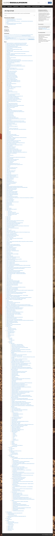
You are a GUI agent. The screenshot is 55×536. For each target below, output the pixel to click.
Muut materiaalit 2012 (9, 198)
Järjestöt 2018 (10, 211)
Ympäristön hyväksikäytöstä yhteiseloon (12, 322)
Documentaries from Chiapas (16, 348)
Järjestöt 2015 (8, 132)
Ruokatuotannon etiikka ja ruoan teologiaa (12, 253)
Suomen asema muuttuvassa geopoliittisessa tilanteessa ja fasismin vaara (16, 261)
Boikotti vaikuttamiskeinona (10, 62)
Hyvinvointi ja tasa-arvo (9, 113)
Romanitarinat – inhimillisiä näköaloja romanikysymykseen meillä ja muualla (22, 399)
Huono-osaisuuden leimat (10, 112)
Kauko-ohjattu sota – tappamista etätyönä (12, 141)
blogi (10, 34)
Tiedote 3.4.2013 (8, 276)
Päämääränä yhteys (9, 242)
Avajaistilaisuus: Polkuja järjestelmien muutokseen (13, 59)
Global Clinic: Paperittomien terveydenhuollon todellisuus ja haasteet (16, 44)
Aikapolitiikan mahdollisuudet (10, 54)
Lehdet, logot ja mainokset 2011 (11, 170)
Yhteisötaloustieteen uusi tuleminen (11, 318)
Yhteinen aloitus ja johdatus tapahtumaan (17, 426)
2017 (4, 34)
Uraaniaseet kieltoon (15, 419)
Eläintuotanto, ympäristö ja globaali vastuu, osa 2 (13, 81)
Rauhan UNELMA (15, 509)
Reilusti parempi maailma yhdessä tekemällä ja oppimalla (20, 398)
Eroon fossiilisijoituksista (10, 88)
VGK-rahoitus (26, 39)
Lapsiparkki (8, 169)
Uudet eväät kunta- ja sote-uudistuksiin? (12, 288)
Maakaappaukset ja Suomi (10, 181)
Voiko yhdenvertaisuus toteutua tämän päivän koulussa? (14, 308)
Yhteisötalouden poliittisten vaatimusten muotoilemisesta (14, 317)
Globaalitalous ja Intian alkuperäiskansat (12, 106)
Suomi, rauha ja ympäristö (10, 266)
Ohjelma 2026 (9, 6)
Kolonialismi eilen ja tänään (17, 503)
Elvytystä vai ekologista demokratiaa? (11, 79)
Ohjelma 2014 (12, 343)
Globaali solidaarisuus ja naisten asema (11, 104)
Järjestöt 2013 (8, 131)
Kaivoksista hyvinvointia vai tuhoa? (11, 134)
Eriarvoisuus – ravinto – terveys (10, 87)
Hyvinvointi (14, 434)
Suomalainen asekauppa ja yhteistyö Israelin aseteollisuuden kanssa (21, 402)
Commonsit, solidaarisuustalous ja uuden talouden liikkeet (20, 347)
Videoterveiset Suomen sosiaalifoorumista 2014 (13, 302)
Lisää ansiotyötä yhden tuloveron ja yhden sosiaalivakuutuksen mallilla (23, 481)
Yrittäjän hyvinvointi (9, 323)
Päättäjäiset (8, 243)
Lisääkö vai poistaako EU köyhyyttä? (17, 379)
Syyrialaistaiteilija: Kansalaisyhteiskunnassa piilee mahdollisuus (15, 268)
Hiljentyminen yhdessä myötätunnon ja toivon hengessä (14, 110)
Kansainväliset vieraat (9, 136)
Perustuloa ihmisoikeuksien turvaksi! (11, 234)
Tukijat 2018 (9, 215)
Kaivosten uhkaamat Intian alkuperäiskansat (12, 135)
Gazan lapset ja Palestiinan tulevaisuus (11, 103)
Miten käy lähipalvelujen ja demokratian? (12, 194)
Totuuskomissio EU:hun (9, 279)
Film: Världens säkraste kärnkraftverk (11, 100)
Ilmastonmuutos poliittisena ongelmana (12, 126)
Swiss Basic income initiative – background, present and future (20, 403)
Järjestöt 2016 (8, 133)
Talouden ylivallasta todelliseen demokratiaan (18, 478)
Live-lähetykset (14, 380)
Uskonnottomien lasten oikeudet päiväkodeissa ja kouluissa (20, 421)
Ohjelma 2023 (8, 218)
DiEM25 (15, 34)
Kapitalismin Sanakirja (15, 374)
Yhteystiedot (28, 6)
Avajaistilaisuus (8, 58)
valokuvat (18, 39)
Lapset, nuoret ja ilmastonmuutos (11, 168)
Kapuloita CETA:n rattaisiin (17, 480)
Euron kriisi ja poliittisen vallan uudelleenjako (12, 98)
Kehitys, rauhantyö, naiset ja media (11, 143)
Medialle (7, 185)
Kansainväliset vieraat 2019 (12, 328)
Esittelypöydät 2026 (9, 90)
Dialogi (14, 433)
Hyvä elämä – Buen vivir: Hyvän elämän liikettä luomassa (20, 364)
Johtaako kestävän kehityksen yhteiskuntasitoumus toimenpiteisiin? (21, 367)
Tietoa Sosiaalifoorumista (36, 6)
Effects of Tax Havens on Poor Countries (12, 77)
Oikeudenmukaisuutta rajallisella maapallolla (18, 466)
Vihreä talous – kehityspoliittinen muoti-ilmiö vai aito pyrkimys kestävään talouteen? (18, 304)
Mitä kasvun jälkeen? (9, 195)
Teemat (13, 411)
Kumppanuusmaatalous (15, 377)
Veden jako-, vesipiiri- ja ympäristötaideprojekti (13, 296)
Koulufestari (8, 156)
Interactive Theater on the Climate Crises (12, 128)
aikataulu (6, 34)
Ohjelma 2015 (12, 448)
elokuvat (19, 34)
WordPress (46, 534)
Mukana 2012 (10, 519)
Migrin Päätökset (15, 506)
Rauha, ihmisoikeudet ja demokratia (11, 247)
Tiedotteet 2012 (8, 277)
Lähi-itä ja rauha (8, 172)
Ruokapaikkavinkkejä (9, 252)
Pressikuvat (8, 240)
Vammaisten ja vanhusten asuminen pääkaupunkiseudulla (14, 293)
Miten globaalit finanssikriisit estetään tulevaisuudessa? (20, 384)
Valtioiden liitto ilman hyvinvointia (11, 291)
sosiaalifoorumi (9, 38)
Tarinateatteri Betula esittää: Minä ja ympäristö (13, 271)
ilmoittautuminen (28, 34)
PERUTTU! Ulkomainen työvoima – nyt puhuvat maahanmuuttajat (21, 395)
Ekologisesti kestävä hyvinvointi (11, 78)
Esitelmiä (7, 89)
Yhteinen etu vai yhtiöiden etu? (16, 427)
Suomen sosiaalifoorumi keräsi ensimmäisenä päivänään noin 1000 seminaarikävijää (18, 265)
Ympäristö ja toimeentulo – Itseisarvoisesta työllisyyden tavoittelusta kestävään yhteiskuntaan (19, 320)
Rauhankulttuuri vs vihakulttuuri (11, 248)
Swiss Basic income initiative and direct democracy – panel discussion (21, 404)
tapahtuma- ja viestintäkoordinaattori (27, 38)
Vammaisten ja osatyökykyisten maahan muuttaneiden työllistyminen (16, 292)
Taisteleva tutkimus (14, 407)
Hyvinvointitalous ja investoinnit (11, 116)
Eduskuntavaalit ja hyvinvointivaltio (11, 75)
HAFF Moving (8, 108)
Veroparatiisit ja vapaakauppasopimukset (19, 490)
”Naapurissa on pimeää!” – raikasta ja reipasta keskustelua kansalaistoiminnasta (17, 51)
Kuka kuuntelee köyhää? (9, 158)
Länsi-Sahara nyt (8, 173)
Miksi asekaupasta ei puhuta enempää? (11, 191)
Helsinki (25, 34)
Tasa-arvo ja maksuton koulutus (16, 408)
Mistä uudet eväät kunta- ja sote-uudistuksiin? (18, 383)
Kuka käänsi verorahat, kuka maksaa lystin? (12, 159)
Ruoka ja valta (8, 251)
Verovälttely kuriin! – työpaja (16, 423)
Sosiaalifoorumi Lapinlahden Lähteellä (18, 510)
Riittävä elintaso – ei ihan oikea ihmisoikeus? (12, 250)
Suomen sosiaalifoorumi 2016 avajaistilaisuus (12, 264)
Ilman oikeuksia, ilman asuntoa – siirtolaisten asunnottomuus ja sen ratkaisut (17, 45)
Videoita (7, 300)
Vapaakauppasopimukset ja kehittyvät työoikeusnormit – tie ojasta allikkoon (17, 295)
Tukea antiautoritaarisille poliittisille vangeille (13, 280)
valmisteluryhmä (15, 39)
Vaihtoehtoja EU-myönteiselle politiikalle (12, 289)
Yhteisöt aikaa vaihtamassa (10, 316)
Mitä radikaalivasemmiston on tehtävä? (12, 196)
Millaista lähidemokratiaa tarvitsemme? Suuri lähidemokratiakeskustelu (22, 382)
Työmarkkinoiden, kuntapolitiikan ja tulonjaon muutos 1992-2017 (22, 498)
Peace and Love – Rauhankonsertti (16, 394)
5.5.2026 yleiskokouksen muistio (11, 24)
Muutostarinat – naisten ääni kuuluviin (17, 344)
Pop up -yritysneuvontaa (9, 237)
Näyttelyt (13, 441)
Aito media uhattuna (16, 460)
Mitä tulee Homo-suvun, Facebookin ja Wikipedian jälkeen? (21, 461)
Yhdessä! (13, 500)
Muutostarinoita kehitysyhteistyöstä (13, 522)
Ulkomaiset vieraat (14, 444)
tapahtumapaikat (32, 38)
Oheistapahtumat (8, 208)
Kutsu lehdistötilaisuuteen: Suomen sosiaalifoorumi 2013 (14, 164)
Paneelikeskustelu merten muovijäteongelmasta (18, 393)
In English (43, 6)
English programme (9, 85)
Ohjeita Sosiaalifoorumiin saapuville (11, 209)
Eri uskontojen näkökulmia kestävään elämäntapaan (13, 86)
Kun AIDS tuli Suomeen (9, 162)
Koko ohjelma (8, 154)
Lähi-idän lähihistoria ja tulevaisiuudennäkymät (19, 504)
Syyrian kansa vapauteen (9, 269)
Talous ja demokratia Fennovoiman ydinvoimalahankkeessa (14, 270)
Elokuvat (13, 442)
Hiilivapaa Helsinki (9, 109)
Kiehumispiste (15, 502)
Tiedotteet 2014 (8, 278)
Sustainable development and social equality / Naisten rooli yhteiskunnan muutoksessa (18, 267)
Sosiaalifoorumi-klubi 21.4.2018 (12, 214)
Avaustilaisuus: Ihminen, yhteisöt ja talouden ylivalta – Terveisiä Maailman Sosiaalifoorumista (19, 60)
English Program (8, 84)
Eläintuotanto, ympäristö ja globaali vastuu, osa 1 (13, 80)
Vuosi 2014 (10, 342)
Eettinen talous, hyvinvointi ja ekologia (11, 76)
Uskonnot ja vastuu (14, 420)
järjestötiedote (6, 35)
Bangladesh (8, 34)
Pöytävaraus (9, 517)
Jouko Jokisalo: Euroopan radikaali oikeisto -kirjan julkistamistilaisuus (16, 129)
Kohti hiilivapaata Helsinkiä (15, 375)
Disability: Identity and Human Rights (11, 71)
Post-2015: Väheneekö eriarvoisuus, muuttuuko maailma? (14, 238)
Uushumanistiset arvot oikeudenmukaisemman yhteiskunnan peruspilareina (23, 499)
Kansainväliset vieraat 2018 (12, 212)
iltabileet (32, 34)
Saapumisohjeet (22, 6)
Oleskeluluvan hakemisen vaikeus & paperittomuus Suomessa (15, 220)
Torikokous (13, 443)
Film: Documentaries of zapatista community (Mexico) (14, 99)
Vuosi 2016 (10, 449)
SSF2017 (14, 38)
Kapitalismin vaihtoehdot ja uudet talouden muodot (13, 140)
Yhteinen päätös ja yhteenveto (16, 428)
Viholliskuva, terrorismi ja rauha (10, 303)
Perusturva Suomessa (9, 48)
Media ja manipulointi (15, 457)
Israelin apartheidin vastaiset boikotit (17, 366)
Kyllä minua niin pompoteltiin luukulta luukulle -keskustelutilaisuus (21, 378)
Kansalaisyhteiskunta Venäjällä (10, 138)
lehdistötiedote (24, 35)
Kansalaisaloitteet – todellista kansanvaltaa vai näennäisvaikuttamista (16, 137)
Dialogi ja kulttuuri (15, 412)
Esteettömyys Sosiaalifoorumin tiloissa (15, 450)
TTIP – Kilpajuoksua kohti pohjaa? (16, 418)
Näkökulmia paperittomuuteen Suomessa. (19, 508)
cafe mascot (12, 34)
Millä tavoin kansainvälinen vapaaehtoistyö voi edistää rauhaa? (22, 507)
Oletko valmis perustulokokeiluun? (11, 221)
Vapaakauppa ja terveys (9, 50)
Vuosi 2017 (10, 455)
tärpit (13, 39)
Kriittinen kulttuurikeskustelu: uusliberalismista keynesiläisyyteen (15, 157)
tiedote (7, 39)
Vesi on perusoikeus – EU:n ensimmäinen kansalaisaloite (14, 299)
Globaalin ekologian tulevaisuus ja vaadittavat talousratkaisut (15, 105)
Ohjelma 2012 (12, 340)
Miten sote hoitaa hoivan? (16, 496)
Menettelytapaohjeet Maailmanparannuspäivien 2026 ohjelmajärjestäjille (16, 187)
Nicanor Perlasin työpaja (9, 200)
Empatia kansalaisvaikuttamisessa (11, 83)
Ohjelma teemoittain (15, 431)
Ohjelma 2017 (12, 456)
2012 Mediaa (8, 52)
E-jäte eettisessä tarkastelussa (10, 74)
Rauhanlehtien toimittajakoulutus (11, 249)
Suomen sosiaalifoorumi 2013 (10, 262)
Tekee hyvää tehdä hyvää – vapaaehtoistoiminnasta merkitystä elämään (16, 43)
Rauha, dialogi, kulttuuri (9, 246)
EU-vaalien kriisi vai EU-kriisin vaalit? (17, 355)
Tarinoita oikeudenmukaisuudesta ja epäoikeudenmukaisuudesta (15, 272)
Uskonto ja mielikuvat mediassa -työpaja (18, 462)
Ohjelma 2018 (8, 210)
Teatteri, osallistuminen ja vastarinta (17, 410)
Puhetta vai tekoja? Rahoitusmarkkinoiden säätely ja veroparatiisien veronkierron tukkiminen (19, 241)
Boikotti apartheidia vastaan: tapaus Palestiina (13, 61)
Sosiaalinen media (10, 523)
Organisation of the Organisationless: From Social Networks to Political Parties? (17, 225)
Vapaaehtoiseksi (15, 6)
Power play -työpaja (9, 239)
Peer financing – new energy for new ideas (17, 345)
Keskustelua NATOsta (9, 145)
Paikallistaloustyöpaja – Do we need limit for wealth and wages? (21, 392)
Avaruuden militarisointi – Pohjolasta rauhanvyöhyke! (20, 501)
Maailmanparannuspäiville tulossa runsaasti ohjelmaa (14, 23)
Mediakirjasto (8, 184)
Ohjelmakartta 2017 (15, 465)
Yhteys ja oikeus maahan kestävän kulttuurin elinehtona (14, 319)
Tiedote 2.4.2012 (8, 275)
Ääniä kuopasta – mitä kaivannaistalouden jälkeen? (13, 324)
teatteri (5, 39)
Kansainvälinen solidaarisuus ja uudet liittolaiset (18, 372)
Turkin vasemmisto (10, 39)
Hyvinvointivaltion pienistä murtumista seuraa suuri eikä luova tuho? (16, 118)
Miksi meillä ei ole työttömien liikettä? (11, 192)
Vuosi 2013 (10, 341)
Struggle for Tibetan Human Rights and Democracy (19, 401)
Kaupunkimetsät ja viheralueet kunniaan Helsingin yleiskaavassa (15, 142)
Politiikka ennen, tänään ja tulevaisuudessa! (12, 235)
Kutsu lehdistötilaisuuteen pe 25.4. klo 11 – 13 (13, 163)
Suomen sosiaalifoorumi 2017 (19, 38)
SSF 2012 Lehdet (11, 524)
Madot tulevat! (14, 381)
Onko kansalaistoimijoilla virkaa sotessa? (12, 224)
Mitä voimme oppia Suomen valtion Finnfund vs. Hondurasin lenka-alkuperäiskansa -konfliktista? (20, 197)
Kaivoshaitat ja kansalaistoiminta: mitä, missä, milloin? (19, 371)
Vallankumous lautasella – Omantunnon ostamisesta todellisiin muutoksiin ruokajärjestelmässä (19, 290)
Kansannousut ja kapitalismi (10, 139)
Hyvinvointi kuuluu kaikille (10, 115)
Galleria (7, 102)
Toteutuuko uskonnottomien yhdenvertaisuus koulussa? (21, 497)
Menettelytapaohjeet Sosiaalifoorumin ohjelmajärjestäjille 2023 (17, 516)
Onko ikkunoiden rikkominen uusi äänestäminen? (13, 223)
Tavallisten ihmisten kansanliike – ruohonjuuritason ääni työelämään (16, 273)
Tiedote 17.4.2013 (9, 274)
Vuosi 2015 (10, 447)
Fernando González (22, 34)
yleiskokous (31, 39)
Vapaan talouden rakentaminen (16, 422)
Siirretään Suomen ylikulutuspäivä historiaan (19, 477)
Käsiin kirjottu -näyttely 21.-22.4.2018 (13, 213)
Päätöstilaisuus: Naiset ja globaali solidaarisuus (13, 244)
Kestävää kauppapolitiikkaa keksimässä (12, 46)
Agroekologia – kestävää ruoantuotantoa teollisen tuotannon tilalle (15, 53)
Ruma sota (13, 400)
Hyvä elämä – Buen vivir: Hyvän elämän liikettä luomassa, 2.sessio (21, 365)
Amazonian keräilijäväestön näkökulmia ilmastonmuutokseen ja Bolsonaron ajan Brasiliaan (19, 55)
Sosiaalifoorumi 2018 (11, 332)
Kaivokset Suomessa (14, 370)
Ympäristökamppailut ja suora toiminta (11, 321)
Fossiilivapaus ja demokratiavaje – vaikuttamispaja (13, 101)
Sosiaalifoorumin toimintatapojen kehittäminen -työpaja (14, 49)
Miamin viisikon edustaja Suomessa (11, 189)
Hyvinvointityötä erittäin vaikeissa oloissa (12, 117)
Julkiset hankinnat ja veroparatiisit (18, 479)
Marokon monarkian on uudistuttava (11, 182)
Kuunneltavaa (8, 165)
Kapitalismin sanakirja (11, 521)
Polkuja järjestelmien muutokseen (11, 236)
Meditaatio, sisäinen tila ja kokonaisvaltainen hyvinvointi (14, 186)
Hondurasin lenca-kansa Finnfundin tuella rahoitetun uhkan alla (15, 111)
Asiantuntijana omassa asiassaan (11, 57)
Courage (51, 534)
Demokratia (14, 432)
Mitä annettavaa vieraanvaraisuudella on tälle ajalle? (13, 47)
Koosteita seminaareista (9, 155)
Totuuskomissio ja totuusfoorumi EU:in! (17, 417)
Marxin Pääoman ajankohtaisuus (11, 183)
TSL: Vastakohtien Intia (16, 485)
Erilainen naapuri (14, 353)
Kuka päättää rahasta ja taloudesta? (11, 160)
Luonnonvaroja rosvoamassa (10, 171)
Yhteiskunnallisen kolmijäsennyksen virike (18, 429)
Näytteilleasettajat (14, 446)
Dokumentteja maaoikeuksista (10, 73)
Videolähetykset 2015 (9, 301)
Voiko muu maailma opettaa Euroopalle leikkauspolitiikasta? (14, 307)
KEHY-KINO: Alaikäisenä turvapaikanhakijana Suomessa (14, 144)
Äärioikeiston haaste (9, 325)
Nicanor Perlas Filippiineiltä (10, 199)
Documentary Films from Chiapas (11, 72)
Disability (17, 34)
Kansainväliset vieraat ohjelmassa (18, 445)
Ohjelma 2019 (8, 216)
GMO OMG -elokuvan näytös (10, 107)
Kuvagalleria (8, 166)
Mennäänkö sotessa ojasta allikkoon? (11, 188)
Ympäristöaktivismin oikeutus (16, 430)
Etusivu (4, 6)
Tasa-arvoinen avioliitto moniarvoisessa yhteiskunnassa (19, 409)
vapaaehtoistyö (22, 39)
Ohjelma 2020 (8, 217)
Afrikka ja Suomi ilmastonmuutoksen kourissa (18, 346)
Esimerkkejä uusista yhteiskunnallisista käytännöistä (19, 354)
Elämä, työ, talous (8, 82)
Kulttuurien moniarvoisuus (10, 161)
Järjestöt (7, 130)
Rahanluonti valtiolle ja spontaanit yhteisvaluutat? (13, 245)
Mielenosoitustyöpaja (9, 190)
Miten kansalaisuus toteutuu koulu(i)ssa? (12, 193)
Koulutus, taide (15, 435)
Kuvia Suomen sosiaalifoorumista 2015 (11, 167)
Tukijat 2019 (9, 327)
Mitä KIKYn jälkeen (15, 482)
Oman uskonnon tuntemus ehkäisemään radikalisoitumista (14, 222)
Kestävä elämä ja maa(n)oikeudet (11, 146)
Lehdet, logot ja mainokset (11, 331)
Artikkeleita (8, 56)
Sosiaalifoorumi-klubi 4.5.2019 (12, 329)
